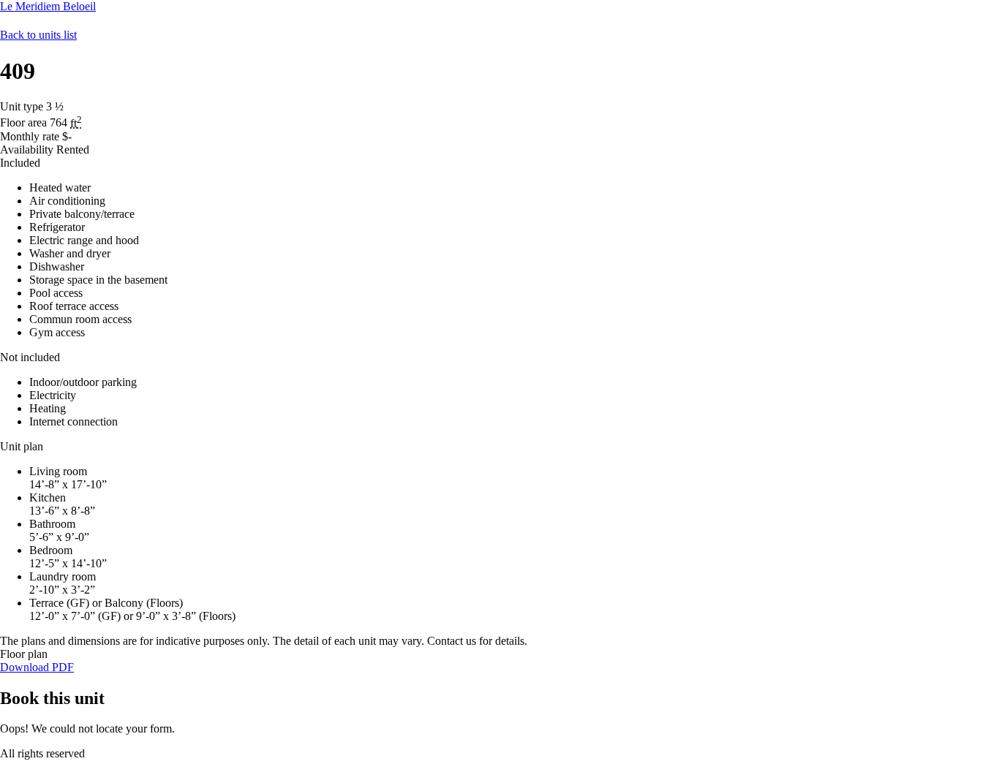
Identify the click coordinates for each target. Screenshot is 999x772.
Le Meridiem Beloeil (48, 6)
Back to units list (38, 35)
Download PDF (37, 667)
